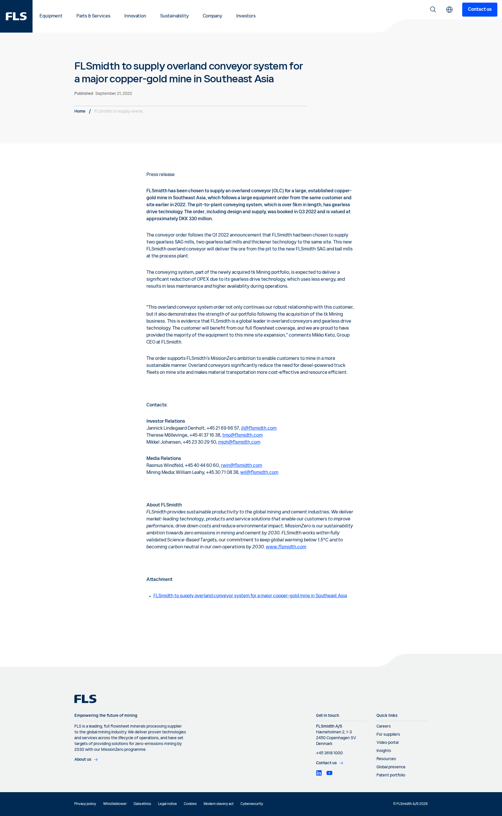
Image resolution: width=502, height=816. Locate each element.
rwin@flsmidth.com (241, 466)
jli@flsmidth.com (259, 428)
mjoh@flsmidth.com (239, 442)
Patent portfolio (390, 775)
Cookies (190, 804)
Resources (386, 759)
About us (82, 759)
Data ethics (142, 804)
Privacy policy (85, 804)
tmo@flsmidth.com (242, 435)
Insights (383, 751)
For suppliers (388, 734)
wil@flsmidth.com (259, 473)
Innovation (135, 16)
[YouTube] (329, 773)
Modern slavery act (219, 804)
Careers (383, 726)
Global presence (391, 767)
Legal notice (167, 804)
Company (212, 16)
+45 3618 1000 (329, 753)
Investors (246, 16)
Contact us (480, 10)
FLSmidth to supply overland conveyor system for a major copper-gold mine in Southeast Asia (250, 596)
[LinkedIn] (319, 773)
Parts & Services (93, 16)
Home (79, 111)
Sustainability (174, 16)
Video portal (387, 742)
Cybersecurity (252, 804)
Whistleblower (115, 804)
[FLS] (16, 16)
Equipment (51, 16)
